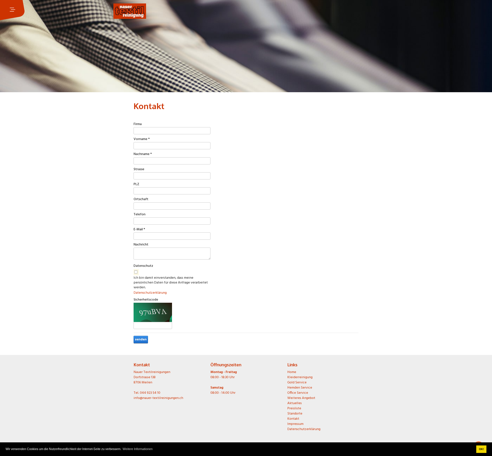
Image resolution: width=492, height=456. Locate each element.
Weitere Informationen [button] (138, 449)
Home (291, 372)
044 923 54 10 (150, 393)
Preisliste (294, 408)
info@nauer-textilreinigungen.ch (158, 398)
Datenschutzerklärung (150, 293)
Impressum (295, 424)
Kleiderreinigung (299, 377)
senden (141, 339)
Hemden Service (299, 388)
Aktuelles (294, 403)
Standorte (294, 413)
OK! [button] (481, 449)
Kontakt (293, 419)
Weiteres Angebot (301, 398)
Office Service (297, 393)
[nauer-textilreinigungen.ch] (129, 9)
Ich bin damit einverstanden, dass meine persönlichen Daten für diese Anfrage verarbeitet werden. (171, 282)
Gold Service (297, 382)
